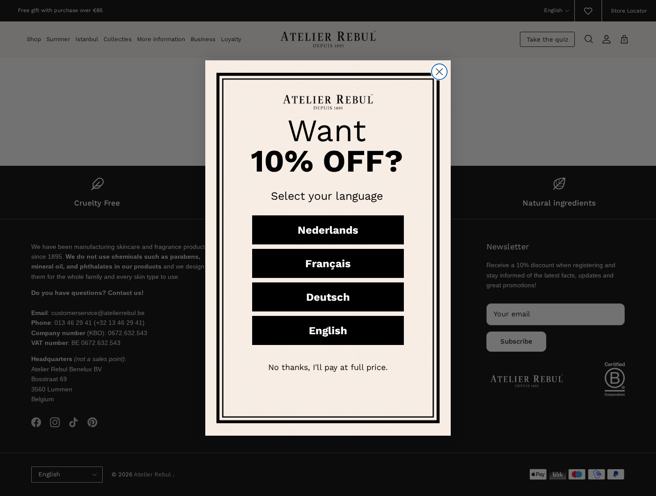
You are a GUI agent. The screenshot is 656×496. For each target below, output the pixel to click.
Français (328, 263)
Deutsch (328, 297)
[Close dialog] (439, 72)
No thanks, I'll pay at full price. (328, 367)
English (328, 330)
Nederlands (328, 230)
